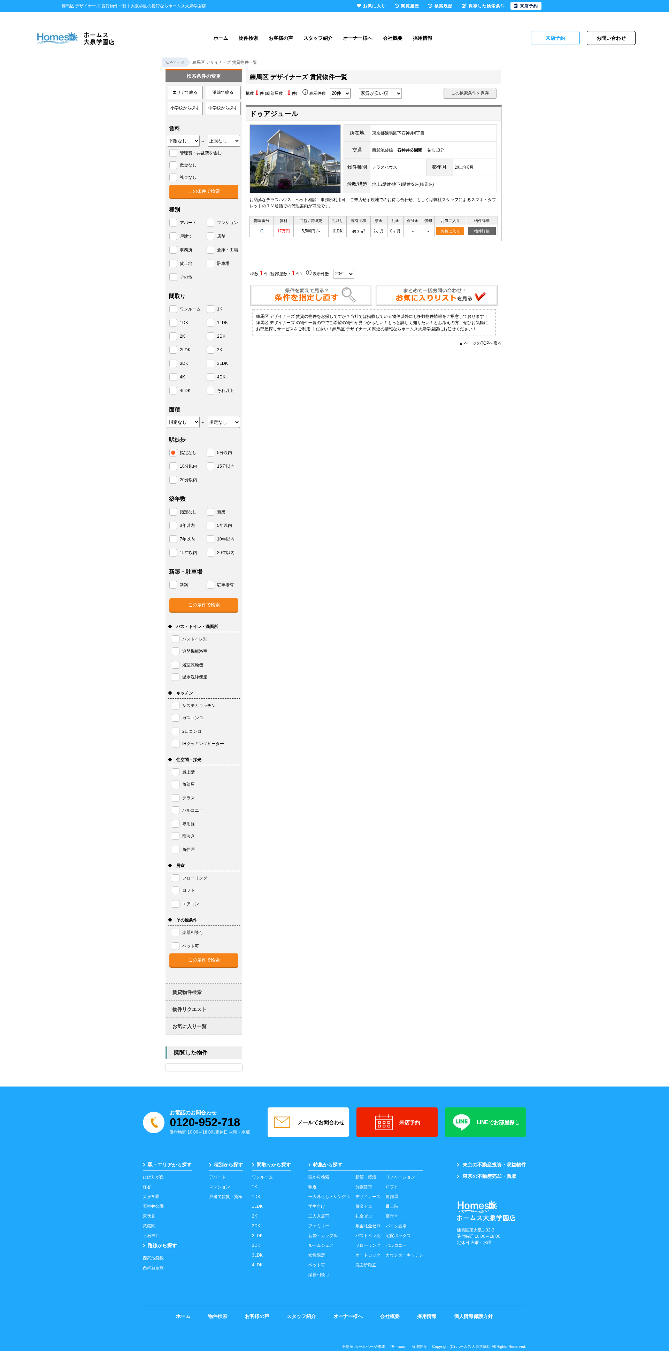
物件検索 (248, 38)
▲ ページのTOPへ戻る (480, 343)
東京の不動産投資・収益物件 (494, 1164)
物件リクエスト (189, 1009)
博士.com (398, 1346)
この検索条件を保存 (470, 93)
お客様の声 (281, 38)
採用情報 (422, 38)
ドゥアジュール (273, 113)
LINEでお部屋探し (498, 1122)
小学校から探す (185, 108)
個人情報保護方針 (473, 1316)
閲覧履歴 (410, 5)
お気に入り (450, 231)
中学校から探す (223, 108)
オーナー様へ (357, 38)
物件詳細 (482, 231)
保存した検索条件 (487, 5)
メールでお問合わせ (321, 1122)
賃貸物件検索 (187, 992)
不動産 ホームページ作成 (363, 1346)
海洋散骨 (419, 1346)
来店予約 (409, 1122)
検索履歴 (444, 5)
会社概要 (392, 38)
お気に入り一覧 (189, 1026)
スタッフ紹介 (318, 38)
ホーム (221, 38)
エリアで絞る (185, 92)
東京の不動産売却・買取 (489, 1176)
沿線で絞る (223, 92)
